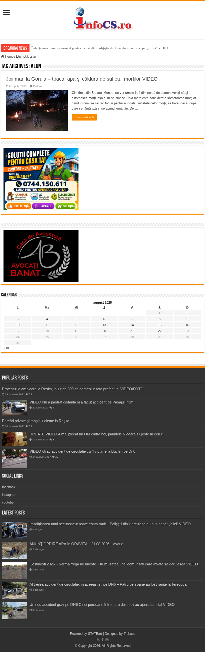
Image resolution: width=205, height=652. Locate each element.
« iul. (7, 348)
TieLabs (129, 634)
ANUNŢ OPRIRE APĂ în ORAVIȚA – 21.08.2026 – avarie (76, 544)
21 (132, 331)
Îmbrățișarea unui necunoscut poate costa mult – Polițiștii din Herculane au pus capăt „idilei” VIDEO (100, 48)
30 (56, 456)
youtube (8, 502)
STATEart (95, 634)
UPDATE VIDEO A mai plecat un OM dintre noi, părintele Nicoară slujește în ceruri (96, 434)
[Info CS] (102, 19)
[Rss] (98, 640)
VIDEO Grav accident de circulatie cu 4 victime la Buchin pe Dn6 (82, 451)
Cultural (37, 86)
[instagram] (107, 640)
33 (30, 426)
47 (54, 407)
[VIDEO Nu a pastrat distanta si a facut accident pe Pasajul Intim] (14, 407)
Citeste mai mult (84, 117)
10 (18, 325)
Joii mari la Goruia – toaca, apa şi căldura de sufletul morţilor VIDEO (82, 79)
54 (30, 394)
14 (132, 325)
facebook (8, 487)
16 (187, 325)
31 (54, 439)
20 (104, 331)
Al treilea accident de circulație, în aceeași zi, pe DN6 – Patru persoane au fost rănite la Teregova (108, 584)
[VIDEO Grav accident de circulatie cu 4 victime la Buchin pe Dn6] (14, 458)
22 (160, 331)
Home (9, 56)
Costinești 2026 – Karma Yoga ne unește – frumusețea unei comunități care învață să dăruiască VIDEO (114, 564)
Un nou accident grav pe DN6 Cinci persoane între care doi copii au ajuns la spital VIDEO (102, 604)
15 (160, 325)
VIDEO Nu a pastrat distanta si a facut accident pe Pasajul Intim (82, 402)
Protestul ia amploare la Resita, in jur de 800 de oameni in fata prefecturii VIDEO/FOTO (73, 389)
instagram (9, 495)
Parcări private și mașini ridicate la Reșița (35, 421)
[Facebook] (102, 640)
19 (76, 331)
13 (104, 325)
